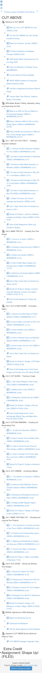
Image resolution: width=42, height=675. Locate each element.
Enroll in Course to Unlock (21, 668)
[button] (1, 2)
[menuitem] (1, 5)
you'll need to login (30, 665)
